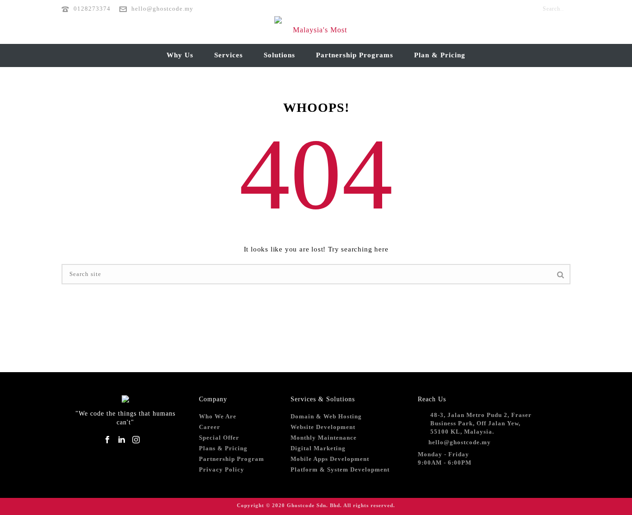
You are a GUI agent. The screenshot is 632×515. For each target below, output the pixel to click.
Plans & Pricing (223, 448)
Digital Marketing (318, 448)
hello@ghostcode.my (162, 8)
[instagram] (136, 440)
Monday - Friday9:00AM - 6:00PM (444, 458)
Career (209, 426)
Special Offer (219, 437)
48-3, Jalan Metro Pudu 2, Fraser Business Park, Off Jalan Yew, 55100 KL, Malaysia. (481, 423)
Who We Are (217, 416)
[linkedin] (121, 440)
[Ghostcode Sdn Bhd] (316, 30)
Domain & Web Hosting (326, 416)
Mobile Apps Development (330, 458)
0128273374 (92, 8)
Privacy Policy (221, 469)
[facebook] (107, 440)
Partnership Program (231, 458)
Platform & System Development (340, 469)
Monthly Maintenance (324, 437)
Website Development (323, 426)
